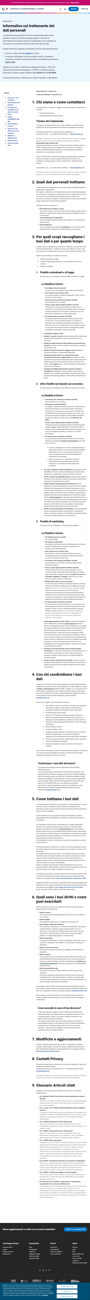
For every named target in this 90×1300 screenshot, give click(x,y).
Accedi (83, 9)
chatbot (55, 364)
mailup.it (28, 53)
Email (30, 1247)
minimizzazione (48, 689)
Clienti (74, 1249)
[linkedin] (43, 1270)
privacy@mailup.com (76, 134)
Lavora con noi (76, 1256)
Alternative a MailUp (34, 1258)
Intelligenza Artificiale (34, 1254)
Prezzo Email (53, 1247)
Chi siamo (74, 1247)
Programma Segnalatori (56, 1251)
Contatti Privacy (12, 140)
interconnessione (55, 497)
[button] (12, 93)
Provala (73, 9)
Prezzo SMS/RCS (54, 1249)
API (51, 887)
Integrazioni (26, 9)
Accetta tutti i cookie (67, 1296)
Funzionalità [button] (15, 9)
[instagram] (49, 1270)
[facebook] (40, 1270)
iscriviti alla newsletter (75, 1229)
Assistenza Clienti (7, 1247)
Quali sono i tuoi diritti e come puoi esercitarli (13, 131)
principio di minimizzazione (69, 441)
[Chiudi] (87, 1291)
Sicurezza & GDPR (77, 1258)
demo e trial (10, 62)
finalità (40, 689)
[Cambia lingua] (65, 9)
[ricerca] (60, 9)
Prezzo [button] (33, 9)
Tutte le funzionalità (34, 1256)
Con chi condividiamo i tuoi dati (13, 119)
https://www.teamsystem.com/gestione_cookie (71, 878)
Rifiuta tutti (67, 1291)
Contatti (5, 1249)
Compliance (75, 1260)
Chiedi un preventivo (8, 1251)
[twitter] (46, 1270)
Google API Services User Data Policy (71, 887)
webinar (67, 350)
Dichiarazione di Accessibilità (79, 1263)
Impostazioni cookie (67, 1286)
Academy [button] (40, 9)
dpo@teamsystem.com (77, 168)
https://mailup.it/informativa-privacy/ (48, 1051)
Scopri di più (75, 2)
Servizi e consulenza (55, 1254)
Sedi (73, 1251)
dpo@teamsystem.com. (79, 991)
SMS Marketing (33, 1249)
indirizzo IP (66, 227)
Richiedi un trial (6, 1254)
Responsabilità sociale (78, 1254)
